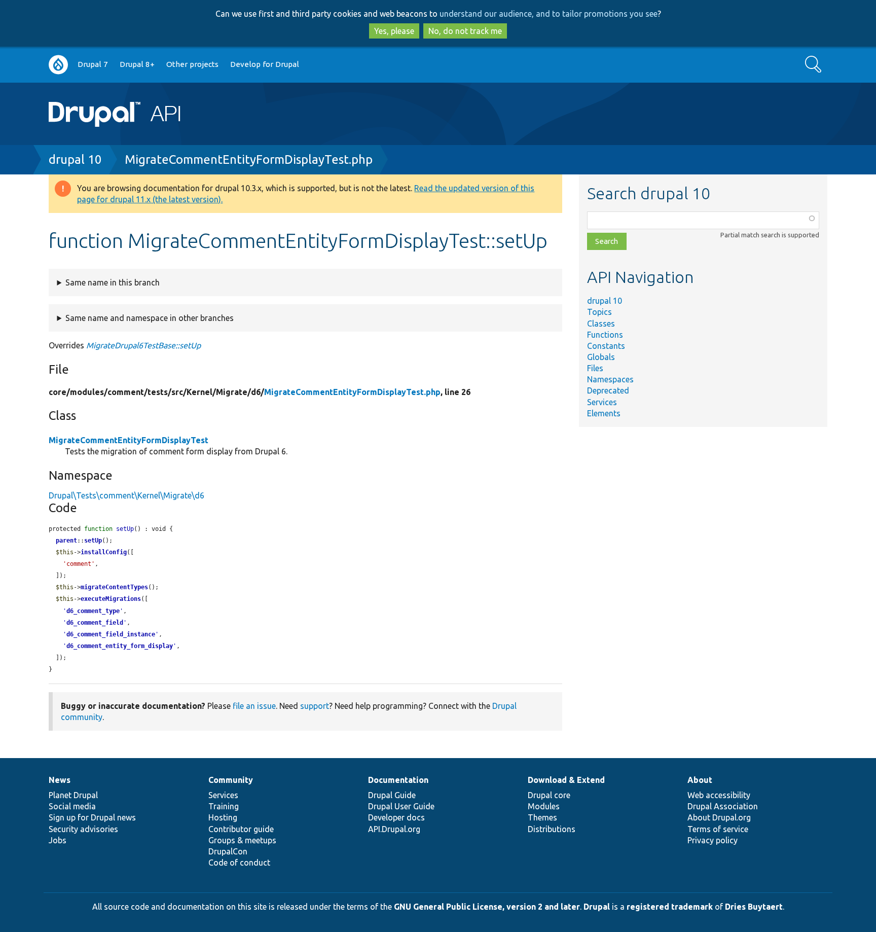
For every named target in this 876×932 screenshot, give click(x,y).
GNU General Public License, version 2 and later (487, 906)
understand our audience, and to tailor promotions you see (549, 13)
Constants (606, 345)
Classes (601, 323)
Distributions (551, 829)
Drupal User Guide (401, 806)
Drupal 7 (93, 64)
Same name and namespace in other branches (149, 317)
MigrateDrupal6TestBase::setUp (143, 345)
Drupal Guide (392, 795)
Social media (72, 806)
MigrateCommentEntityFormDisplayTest (128, 440)
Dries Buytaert (754, 906)
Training (223, 806)
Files (595, 368)
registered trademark (670, 906)
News (59, 779)
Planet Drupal (73, 795)
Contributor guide (241, 829)
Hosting (222, 817)
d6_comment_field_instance (110, 634)
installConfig (104, 552)
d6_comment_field (94, 622)
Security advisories (83, 829)
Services (602, 402)
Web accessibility (718, 795)
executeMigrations (111, 598)
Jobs (57, 840)
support (314, 705)
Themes (542, 817)
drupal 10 (75, 159)
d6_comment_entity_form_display (119, 646)
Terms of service (717, 829)
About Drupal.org (719, 817)
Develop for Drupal (264, 64)
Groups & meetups (242, 840)
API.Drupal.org (394, 829)
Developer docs (396, 817)
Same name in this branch (112, 282)
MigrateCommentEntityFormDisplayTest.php (249, 159)
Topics (599, 311)
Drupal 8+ (137, 64)
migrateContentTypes (114, 587)
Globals (601, 357)
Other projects (192, 64)
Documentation (398, 779)
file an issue (254, 705)
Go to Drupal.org (58, 64)
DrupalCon (227, 851)
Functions (605, 334)
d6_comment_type (93, 611)
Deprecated (608, 390)
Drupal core (549, 795)
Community (230, 779)
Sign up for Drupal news (92, 817)
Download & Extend (566, 779)
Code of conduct (239, 862)
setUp (93, 540)
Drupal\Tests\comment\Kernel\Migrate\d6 (126, 495)
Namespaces (610, 379)
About (699, 779)
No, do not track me (465, 30)
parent (66, 540)
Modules (544, 806)
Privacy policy (712, 840)
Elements (603, 413)
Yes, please (394, 30)
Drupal (596, 906)
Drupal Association (722, 806)
